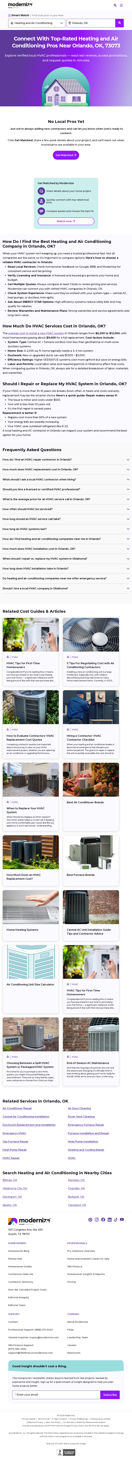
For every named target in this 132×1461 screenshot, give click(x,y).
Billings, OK (10, 1180)
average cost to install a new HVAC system (36, 333)
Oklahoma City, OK (15, 1188)
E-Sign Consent (59, 1419)
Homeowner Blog (18, 1251)
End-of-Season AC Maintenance (88, 1063)
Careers (71, 1345)
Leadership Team (77, 1337)
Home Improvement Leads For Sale (88, 1258)
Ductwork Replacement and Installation (29, 1124)
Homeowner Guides (20, 1266)
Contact (13, 1321)
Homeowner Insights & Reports (86, 1274)
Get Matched (65, 155)
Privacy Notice (29, 1419)
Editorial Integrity (18, 1297)
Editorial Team (16, 1305)
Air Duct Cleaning (79, 1108)
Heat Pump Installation (83, 1141)
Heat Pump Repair (15, 1149)
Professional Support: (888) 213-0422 (30, 1329)
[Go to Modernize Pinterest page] (90, 1220)
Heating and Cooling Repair (86, 1149)
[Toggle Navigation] (121, 5)
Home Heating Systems (22, 929)
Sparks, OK (10, 1205)
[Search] (115, 5)
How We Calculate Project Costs (27, 1289)
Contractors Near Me (20, 1274)
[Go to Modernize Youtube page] (122, 1220)
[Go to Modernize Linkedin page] (110, 1220)
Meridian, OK (76, 1180)
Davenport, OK (12, 1196)
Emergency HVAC (14, 1133)
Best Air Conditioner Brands (85, 802)
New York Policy (53, 1422)
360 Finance (74, 1266)
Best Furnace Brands (81, 874)
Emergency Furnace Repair (86, 1124)
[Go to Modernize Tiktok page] (115, 1220)
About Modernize (77, 1321)
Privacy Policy (77, 1425)
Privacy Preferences (79, 1419)
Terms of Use (44, 1419)
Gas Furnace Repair (15, 1141)
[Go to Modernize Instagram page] (97, 1220)
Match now (64, 221)
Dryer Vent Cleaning (81, 1116)
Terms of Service (96, 1425)
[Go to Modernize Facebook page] (103, 1220)
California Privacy (35, 1422)
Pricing (71, 1281)
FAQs (70, 1329)
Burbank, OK (76, 1196)
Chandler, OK (76, 1188)
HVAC (72, 1158)
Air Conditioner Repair (17, 1108)
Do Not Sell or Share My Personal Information (84, 1422)
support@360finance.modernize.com (30, 1352)
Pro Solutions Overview (81, 1251)
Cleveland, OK (77, 1205)
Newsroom (73, 1352)
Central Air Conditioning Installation (26, 1116)
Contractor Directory (20, 1281)
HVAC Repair (11, 1158)
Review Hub (15, 1258)
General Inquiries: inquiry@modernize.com (33, 1337)
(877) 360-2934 (17, 1348)
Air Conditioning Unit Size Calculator (30, 984)
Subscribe (110, 1394)
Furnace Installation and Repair (88, 1133)
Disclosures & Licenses (100, 1419)
